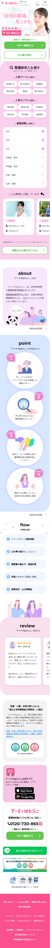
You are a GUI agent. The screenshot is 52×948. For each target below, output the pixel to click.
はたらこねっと (24, 921)
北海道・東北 (11, 157)
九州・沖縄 (11, 183)
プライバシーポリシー (35, 930)
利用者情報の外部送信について (25, 939)
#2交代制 (10, 91)
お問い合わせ (8, 902)
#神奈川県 (25, 107)
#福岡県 (39, 114)
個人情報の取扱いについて (25, 934)
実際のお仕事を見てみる (25, 250)
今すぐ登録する (25, 45)
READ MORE (36, 328)
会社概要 (10, 930)
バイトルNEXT (38, 916)
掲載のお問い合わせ (39, 902)
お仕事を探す (25, 55)
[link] (37, 3)
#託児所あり (40, 91)
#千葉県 (25, 114)
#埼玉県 (10, 114)
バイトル (9, 916)
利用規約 (20, 930)
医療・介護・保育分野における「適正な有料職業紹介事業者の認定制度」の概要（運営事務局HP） (24, 733)
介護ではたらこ (39, 921)
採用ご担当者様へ (25, 907)
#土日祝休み (25, 84)
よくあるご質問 (22, 902)
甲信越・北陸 (11, 166)
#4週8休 (39, 84)
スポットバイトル (23, 916)
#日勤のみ (10, 84)
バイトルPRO (10, 921)
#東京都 (10, 107)
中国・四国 (11, 174)
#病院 (25, 91)
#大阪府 (39, 107)
